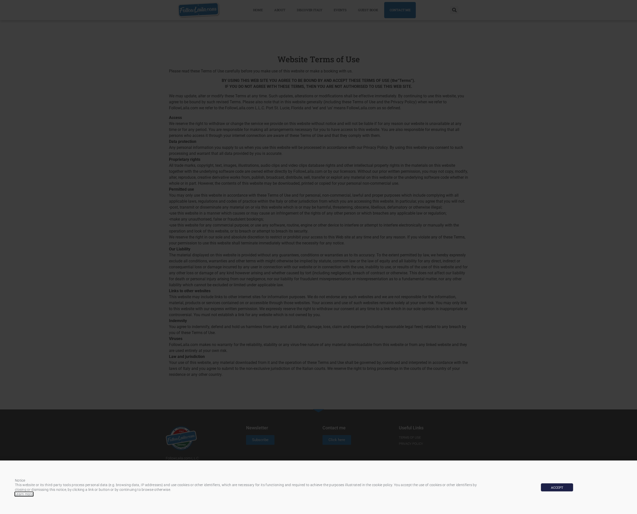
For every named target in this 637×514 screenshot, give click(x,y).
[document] (318, 257)
